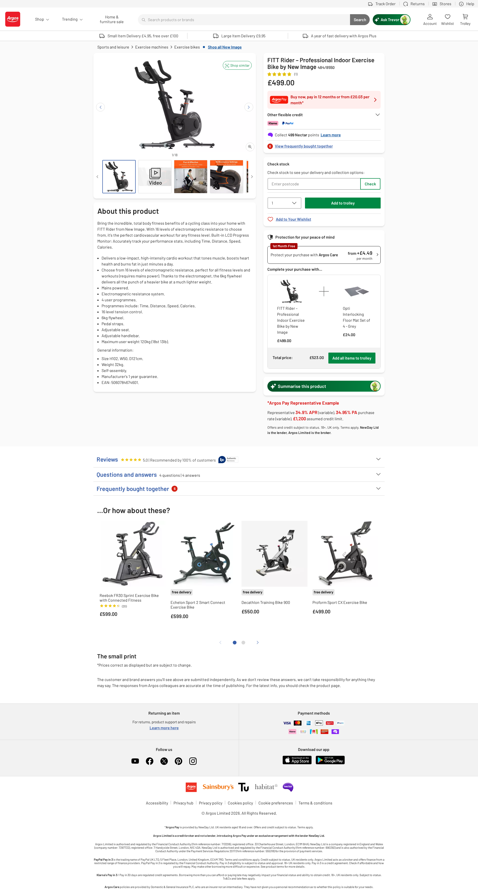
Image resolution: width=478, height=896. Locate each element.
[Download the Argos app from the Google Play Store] (330, 763)
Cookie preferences (275, 802)
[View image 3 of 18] (190, 176)
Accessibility (157, 802)
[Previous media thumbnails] (97, 176)
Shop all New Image (225, 47)
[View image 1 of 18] (119, 176)
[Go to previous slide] (100, 107)
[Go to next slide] (248, 107)
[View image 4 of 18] (226, 176)
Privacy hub (183, 802)
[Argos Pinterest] (178, 761)
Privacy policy (210, 802)
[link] (324, 144)
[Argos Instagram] (193, 761)
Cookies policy (240, 802)
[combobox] (244, 19)
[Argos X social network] (164, 761)
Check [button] (370, 183)
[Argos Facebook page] (150, 761)
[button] (237, 65)
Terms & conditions (315, 802)
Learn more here (164, 727)
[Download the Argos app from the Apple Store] (297, 763)
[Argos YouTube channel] (135, 761)
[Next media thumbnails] (252, 176)
